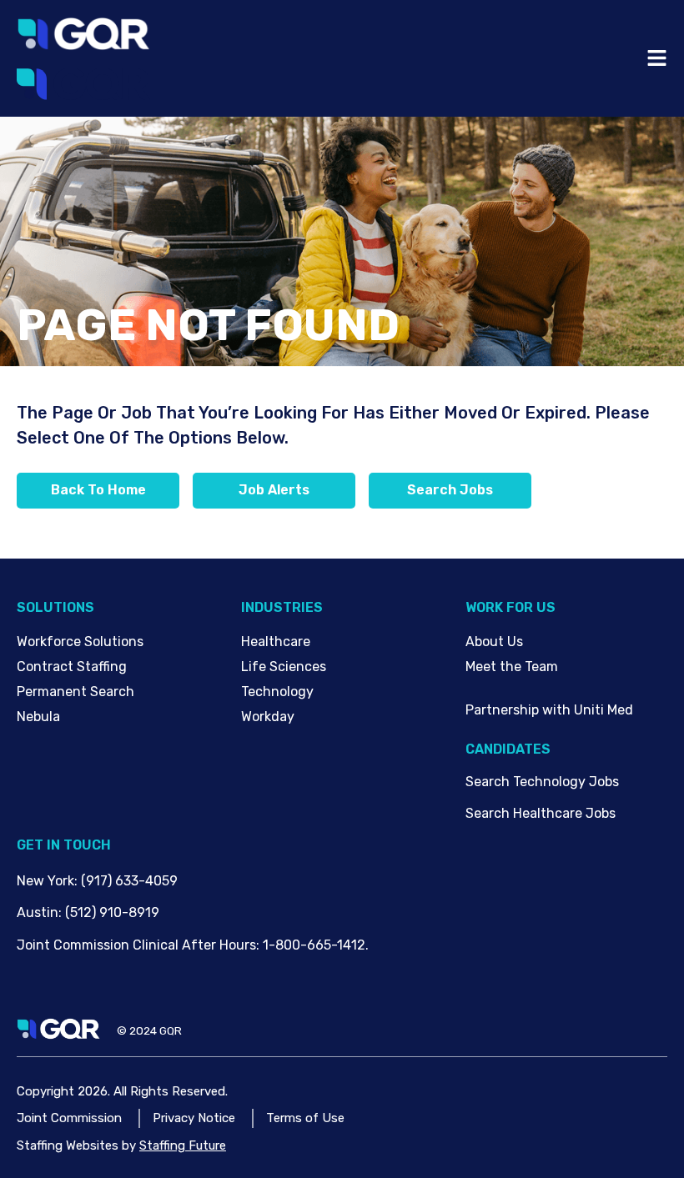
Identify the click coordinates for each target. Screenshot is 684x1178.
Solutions (55, 607)
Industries (282, 607)
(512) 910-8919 (112, 912)
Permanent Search (75, 691)
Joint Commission (69, 1117)
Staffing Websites (67, 1145)
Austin (37, 912)
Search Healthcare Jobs (540, 813)
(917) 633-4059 (129, 881)
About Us (494, 641)
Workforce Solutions (80, 641)
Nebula (38, 716)
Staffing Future (182, 1145)
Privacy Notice (194, 1117)
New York (45, 881)
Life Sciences (283, 666)
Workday (267, 716)
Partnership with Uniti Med (549, 710)
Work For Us (510, 607)
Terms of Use (305, 1117)
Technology (277, 691)
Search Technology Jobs (542, 782)
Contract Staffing (72, 666)
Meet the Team (511, 666)
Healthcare (275, 641)
